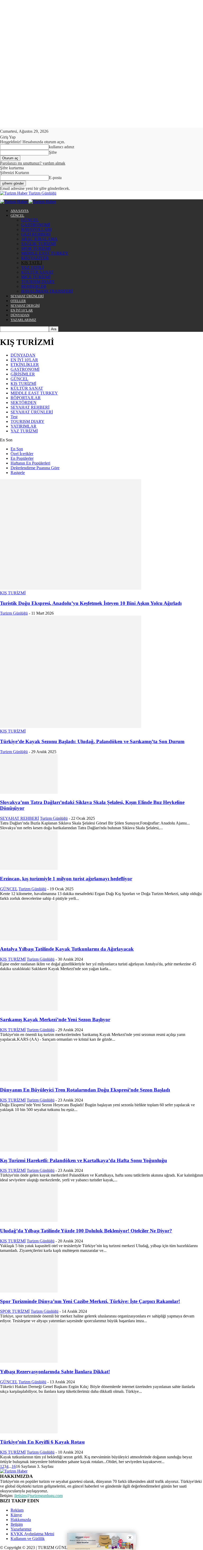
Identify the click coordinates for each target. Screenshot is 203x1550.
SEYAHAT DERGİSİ (25, 306)
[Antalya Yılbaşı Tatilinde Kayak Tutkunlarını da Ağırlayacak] (29, 939)
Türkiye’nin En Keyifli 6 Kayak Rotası (42, 1442)
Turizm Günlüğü (14, 613)
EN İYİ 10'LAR (24, 360)
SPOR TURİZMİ (36, 248)
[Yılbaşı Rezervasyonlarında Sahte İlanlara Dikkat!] (29, 1361)
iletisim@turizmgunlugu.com (38, 1495)
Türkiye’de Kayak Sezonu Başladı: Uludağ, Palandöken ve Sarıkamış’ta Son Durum (92, 741)
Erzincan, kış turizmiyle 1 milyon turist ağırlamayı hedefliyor (66, 878)
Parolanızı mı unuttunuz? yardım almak (32, 163)
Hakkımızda (21, 1519)
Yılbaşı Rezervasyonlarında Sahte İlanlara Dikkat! (55, 1371)
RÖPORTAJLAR (26, 398)
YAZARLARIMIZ (23, 320)
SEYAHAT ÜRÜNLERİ (27, 296)
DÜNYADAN (20, 315)
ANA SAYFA (20, 211)
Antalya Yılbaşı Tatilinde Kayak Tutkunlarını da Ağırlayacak (67, 949)
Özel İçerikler (22, 453)
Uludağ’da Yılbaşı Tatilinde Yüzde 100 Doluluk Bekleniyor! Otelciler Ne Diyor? (86, 1230)
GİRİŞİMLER (23, 374)
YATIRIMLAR (23, 426)
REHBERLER (34, 286)
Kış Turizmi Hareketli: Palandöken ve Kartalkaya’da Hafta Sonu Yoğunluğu (83, 1160)
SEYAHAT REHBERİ (30, 407)
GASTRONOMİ (35, 225)
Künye (16, 1515)
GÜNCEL (17, 216)
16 (14, 1466)
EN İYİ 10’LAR (22, 310)
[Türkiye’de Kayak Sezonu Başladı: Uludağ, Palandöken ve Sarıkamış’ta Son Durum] (70, 726)
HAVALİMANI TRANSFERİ (47, 291)
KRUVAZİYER (35, 258)
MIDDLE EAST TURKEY (44, 253)
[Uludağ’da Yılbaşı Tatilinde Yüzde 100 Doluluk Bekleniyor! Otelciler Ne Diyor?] (29, 1220)
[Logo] (14, 201)
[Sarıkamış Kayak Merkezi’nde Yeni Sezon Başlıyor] (29, 1009)
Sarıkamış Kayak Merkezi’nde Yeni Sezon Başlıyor (55, 1019)
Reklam (17, 1510)
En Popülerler (22, 458)
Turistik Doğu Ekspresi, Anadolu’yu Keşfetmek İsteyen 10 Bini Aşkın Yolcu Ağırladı (91, 603)
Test (14, 416)
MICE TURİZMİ (35, 277)
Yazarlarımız (21, 1529)
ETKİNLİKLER (25, 364)
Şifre (53, 152)
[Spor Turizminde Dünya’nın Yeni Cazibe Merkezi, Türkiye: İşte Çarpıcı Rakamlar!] (29, 1291)
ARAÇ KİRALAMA (39, 239)
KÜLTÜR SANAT (37, 272)
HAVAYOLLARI (36, 229)
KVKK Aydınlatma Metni (32, 1534)
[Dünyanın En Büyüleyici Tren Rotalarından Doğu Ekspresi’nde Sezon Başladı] (29, 1080)
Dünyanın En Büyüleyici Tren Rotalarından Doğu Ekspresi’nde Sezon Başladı (85, 1090)
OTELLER (18, 301)
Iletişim (17, 1524)
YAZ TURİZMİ (24, 431)
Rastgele (18, 472)
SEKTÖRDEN (23, 402)
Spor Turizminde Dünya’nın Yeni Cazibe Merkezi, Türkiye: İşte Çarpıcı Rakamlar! (90, 1301)
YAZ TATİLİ (32, 267)
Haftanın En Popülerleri (30, 463)
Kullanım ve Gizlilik (28, 1538)
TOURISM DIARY (38, 281)
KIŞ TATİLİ (31, 262)
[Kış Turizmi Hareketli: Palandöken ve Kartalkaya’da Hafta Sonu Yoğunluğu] (29, 1150)
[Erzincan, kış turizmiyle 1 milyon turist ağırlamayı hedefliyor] (29, 868)
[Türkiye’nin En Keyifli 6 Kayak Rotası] (29, 1432)
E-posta (55, 177)
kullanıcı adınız (61, 147)
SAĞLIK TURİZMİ (38, 243)
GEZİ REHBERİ (35, 234)
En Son (17, 449)
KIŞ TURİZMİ (23, 383)
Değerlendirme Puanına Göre (35, 468)
